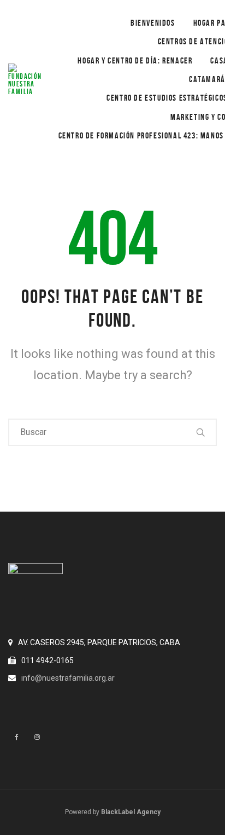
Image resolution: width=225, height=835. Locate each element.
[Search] (201, 432)
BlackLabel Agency (131, 812)
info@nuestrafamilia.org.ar (68, 678)
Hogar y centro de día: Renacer (135, 60)
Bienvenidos (153, 22)
